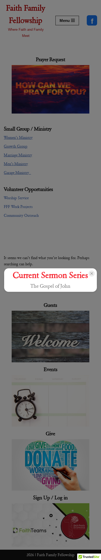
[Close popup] (92, 273)
